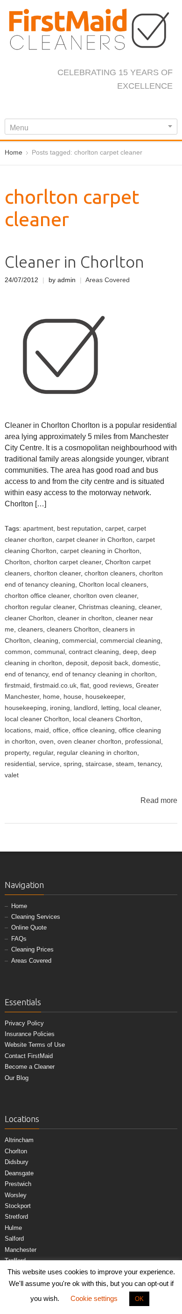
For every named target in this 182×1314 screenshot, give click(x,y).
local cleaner (141, 707)
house (72, 696)
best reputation (79, 528)
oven (46, 741)
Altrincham (19, 1140)
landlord (86, 707)
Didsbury (16, 1161)
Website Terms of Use (35, 1044)
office (61, 730)
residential (20, 763)
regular (43, 752)
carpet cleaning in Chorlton (100, 550)
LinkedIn (99, 106)
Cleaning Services (35, 916)
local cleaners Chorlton (106, 719)
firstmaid (17, 685)
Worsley (16, 1195)
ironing (60, 707)
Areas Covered (107, 280)
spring (72, 763)
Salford (14, 1238)
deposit (76, 663)
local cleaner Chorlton (37, 719)
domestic (145, 663)
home (51, 696)
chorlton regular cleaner (40, 607)
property (17, 752)
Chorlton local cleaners (113, 584)
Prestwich (18, 1183)
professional (143, 741)
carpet (114, 528)
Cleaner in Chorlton (74, 262)
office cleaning (93, 730)
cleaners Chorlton (73, 629)
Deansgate (19, 1173)
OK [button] (139, 1298)
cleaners (30, 629)
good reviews (112, 685)
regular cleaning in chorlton (97, 752)
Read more (158, 800)
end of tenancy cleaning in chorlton (103, 674)
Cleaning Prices (32, 949)
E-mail (130, 106)
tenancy (149, 763)
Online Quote (29, 927)
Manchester (20, 1249)
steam (125, 763)
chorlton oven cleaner (105, 595)
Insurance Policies (30, 1033)
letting (110, 707)
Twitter (69, 106)
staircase (98, 763)
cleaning (46, 640)
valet (12, 775)
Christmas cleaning (106, 607)
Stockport (18, 1205)
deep (130, 651)
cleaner (149, 607)
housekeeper (104, 696)
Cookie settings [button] (94, 1298)
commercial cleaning (130, 640)
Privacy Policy (24, 1023)
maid (42, 730)
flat (84, 685)
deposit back (109, 663)
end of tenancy (26, 674)
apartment (38, 528)
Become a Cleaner (30, 1066)
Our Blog (16, 1077)
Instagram (84, 106)
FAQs (19, 938)
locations (18, 730)
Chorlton (17, 562)
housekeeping (25, 707)
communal (49, 651)
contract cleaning (94, 651)
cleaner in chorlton (84, 618)
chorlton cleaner (57, 573)
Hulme (13, 1227)
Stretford (16, 1216)
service (49, 763)
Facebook (53, 106)
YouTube (115, 106)
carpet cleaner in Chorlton (94, 539)
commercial (79, 640)
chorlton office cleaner (37, 595)
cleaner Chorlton (29, 618)
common (17, 651)
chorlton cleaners (109, 573)
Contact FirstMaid (29, 1055)
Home (19, 905)
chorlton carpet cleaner (67, 562)
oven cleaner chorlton (89, 741)
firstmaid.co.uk (55, 685)
